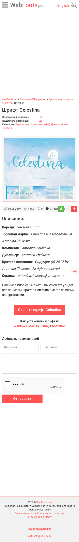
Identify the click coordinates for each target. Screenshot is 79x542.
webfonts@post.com (39, 536)
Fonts (26, 5)
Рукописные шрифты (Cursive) (32, 124)
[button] (71, 162)
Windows (20, 326)
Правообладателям (39, 528)
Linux (44, 326)
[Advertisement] (39, 54)
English (63, 5)
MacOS (33, 326)
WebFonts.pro (44, 502)
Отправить (22, 398)
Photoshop (58, 326)
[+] (61, 209)
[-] (74, 209)
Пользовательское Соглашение (33, 513)
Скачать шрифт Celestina (39, 310)
